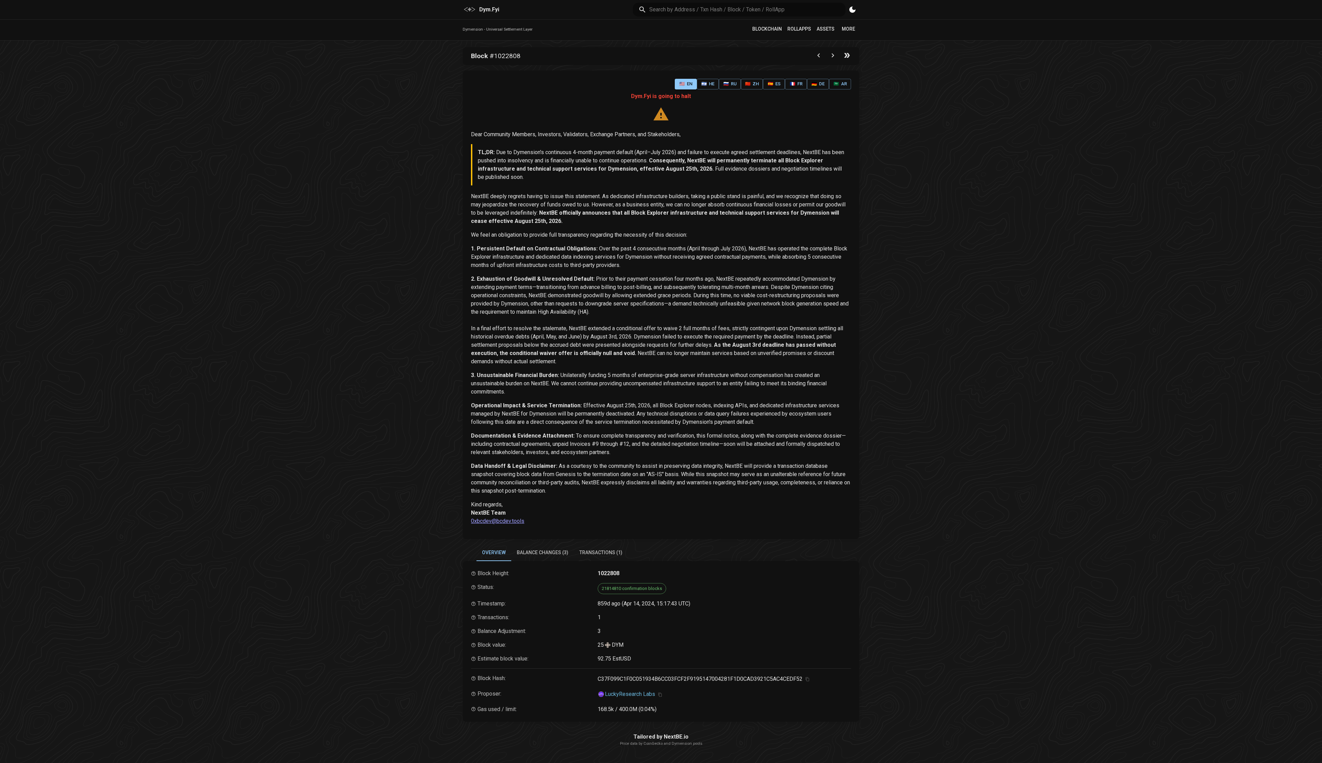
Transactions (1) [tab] (600, 552)
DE (818, 83)
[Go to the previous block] (819, 57)
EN (685, 83)
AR (840, 83)
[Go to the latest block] (847, 57)
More (848, 29)
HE (707, 83)
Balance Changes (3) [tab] (542, 552)
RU (730, 83)
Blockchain (767, 29)
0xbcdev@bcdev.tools (497, 521)
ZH (752, 83)
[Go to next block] (833, 57)
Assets (826, 29)
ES (774, 83)
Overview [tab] (494, 552)
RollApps (799, 29)
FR (796, 83)
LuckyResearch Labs (630, 694)
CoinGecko (653, 743)
